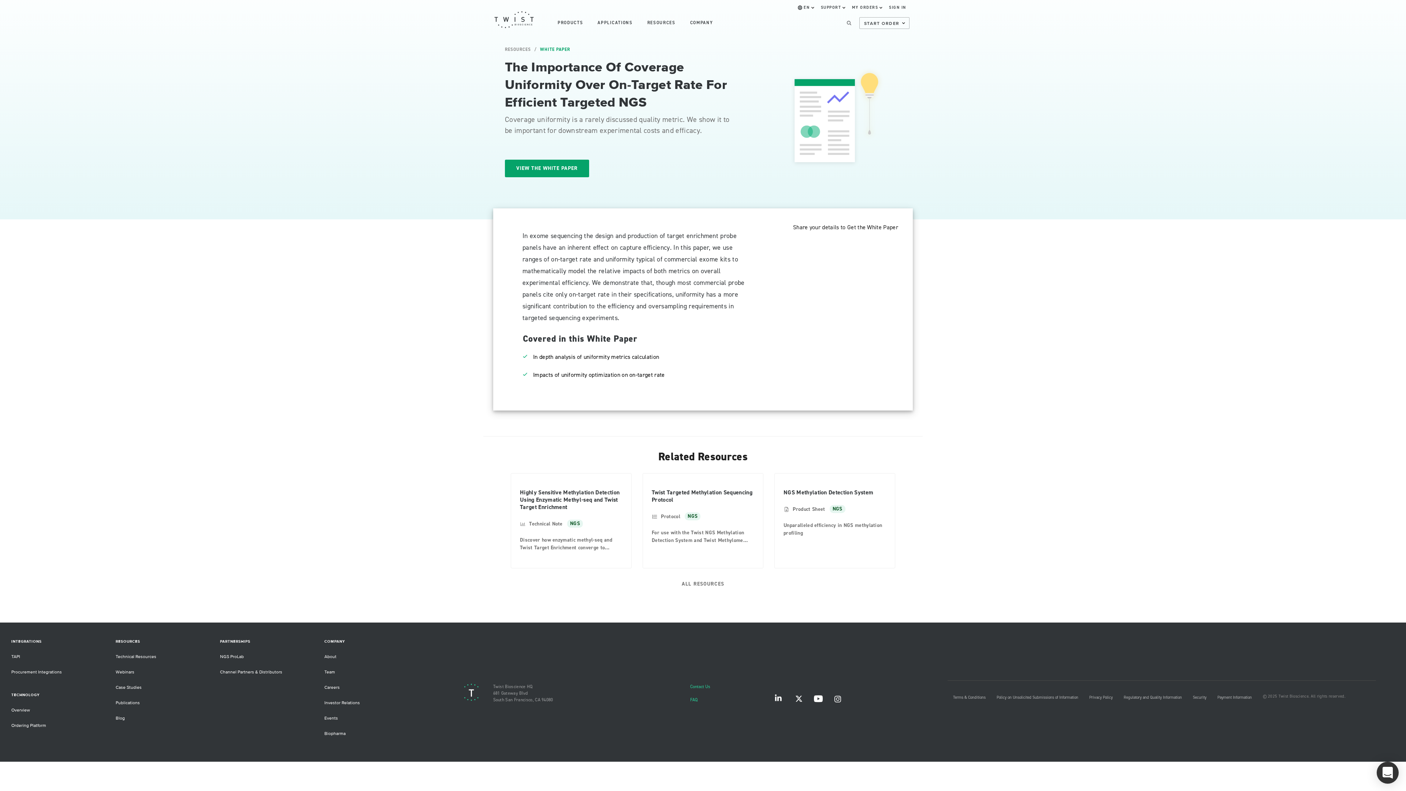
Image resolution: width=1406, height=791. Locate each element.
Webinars (125, 672)
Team (329, 672)
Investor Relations (342, 703)
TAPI (15, 657)
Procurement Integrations (36, 672)
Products (570, 23)
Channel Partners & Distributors (251, 672)
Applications (615, 23)
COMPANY (701, 23)
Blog (120, 718)
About (330, 657)
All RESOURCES (703, 584)
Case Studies (129, 687)
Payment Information (1234, 697)
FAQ (694, 700)
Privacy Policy (1101, 697)
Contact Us (700, 687)
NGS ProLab (232, 657)
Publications (128, 703)
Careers (332, 687)
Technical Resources (136, 657)
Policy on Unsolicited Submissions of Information (1037, 697)
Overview (20, 710)
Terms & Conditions (969, 697)
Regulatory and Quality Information (1153, 697)
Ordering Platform (28, 725)
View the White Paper (547, 168)
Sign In (897, 7)
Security (1199, 697)
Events (331, 718)
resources (661, 23)
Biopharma (335, 733)
